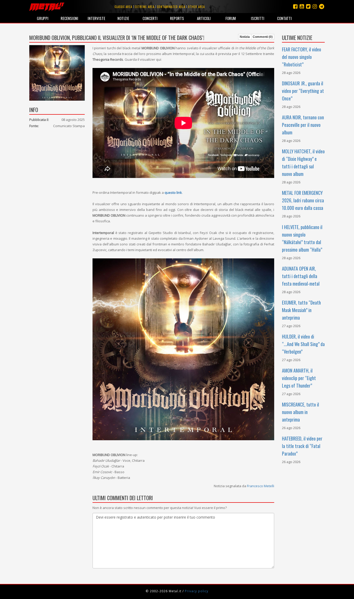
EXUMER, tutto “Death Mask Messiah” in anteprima (301, 310)
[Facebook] (295, 6)
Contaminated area (171, 6)
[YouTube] (302, 6)
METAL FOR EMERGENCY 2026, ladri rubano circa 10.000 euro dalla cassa (303, 200)
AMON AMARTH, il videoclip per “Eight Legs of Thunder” (299, 378)
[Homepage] (46, 6)
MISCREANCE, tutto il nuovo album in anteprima (300, 412)
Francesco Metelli (260, 486)
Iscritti (257, 18)
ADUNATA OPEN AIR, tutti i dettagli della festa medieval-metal (301, 276)
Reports (177, 18)
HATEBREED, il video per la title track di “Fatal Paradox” (302, 446)
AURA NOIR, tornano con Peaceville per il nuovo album (303, 125)
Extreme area (144, 6)
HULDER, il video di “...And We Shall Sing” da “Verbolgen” (303, 344)
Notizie (123, 18)
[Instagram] (321, 6)
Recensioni (69, 18)
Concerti (150, 18)
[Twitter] (308, 6)
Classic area (123, 6)
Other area (196, 6)
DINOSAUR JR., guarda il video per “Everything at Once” (303, 91)
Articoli (204, 18)
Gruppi (42, 18)
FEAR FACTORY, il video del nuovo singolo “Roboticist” (301, 57)
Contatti (284, 18)
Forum (230, 18)
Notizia (245, 37)
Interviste (96, 18)
